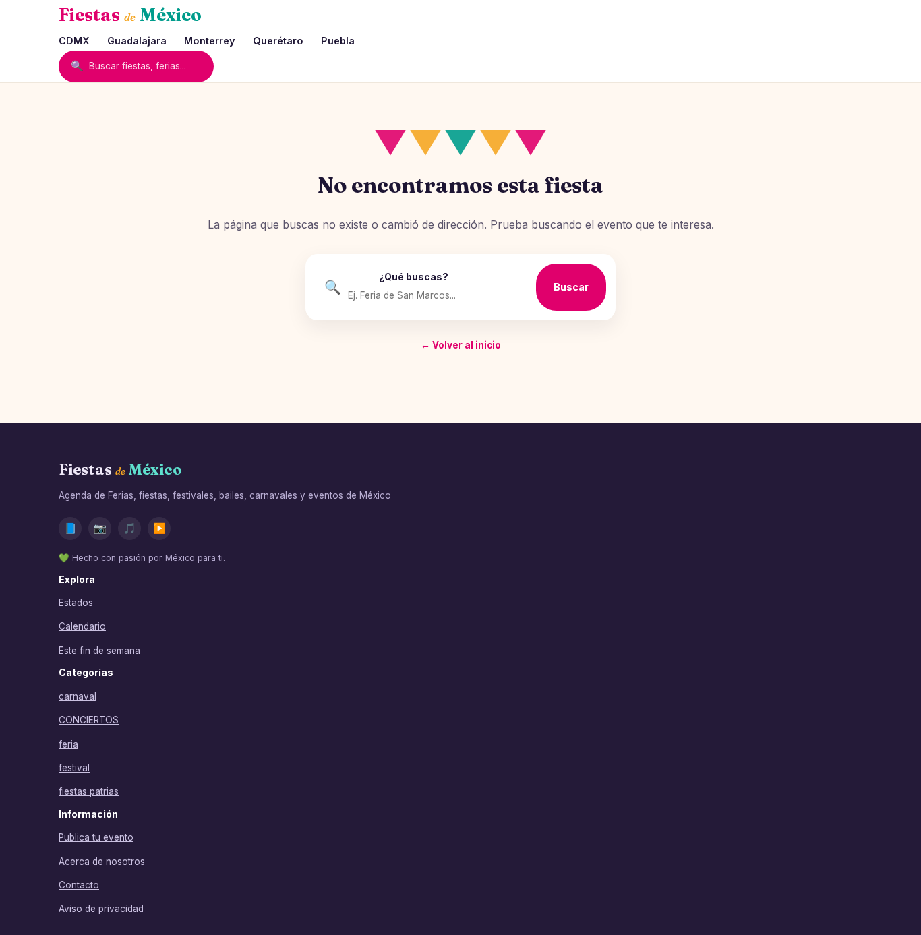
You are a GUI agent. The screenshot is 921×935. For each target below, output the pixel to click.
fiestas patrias (89, 791)
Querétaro (278, 41)
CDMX (74, 41)
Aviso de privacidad (101, 908)
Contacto (79, 885)
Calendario (82, 626)
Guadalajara (137, 41)
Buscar (571, 287)
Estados (76, 602)
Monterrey (209, 41)
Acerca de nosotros (102, 861)
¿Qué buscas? (413, 276)
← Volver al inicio (461, 345)
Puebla (338, 41)
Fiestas (130, 15)
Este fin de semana (99, 650)
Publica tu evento (96, 837)
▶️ (159, 528)
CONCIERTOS (89, 720)
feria (68, 744)
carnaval (77, 696)
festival (74, 767)
